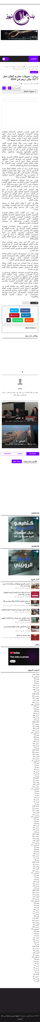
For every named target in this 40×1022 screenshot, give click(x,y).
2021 (35, 806)
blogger (33, 453)
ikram (20, 388)
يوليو (36, 679)
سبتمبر (35, 702)
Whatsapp (18, 320)
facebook (26, 310)
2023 (35, 750)
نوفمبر (35, 698)
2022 (36, 778)
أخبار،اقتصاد (20, 66)
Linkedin (26, 315)
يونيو (36, 681)
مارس (36, 687)
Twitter (15, 310)
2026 (35, 674)
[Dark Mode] (5, 59)
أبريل (36, 685)
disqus (20, 453)
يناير (36, 692)
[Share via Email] (8, 320)
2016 (35, 946)
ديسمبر (35, 696)
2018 (35, 890)
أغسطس (35, 676)
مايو (36, 683)
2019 (35, 862)
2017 (35, 918)
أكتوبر (36, 700)
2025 (35, 694)
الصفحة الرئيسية (32, 66)
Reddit (30, 320)
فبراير (36, 689)
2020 (35, 834)
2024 (35, 722)
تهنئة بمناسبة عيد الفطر (23, 635)
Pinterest (15, 315)
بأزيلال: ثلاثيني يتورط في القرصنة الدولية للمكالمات (15, 609)
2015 (36, 974)
